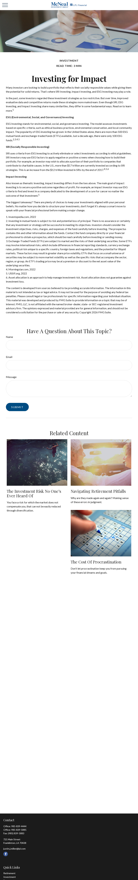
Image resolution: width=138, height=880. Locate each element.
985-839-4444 (18, 826)
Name (9, 336)
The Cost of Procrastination (96, 561)
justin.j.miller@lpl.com (14, 848)
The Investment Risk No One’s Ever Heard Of (34, 493)
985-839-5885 (18, 829)
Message (11, 376)
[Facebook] (5, 854)
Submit (17, 407)
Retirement (9, 873)
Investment (9, 876)
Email (9, 356)
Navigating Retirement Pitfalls (98, 491)
